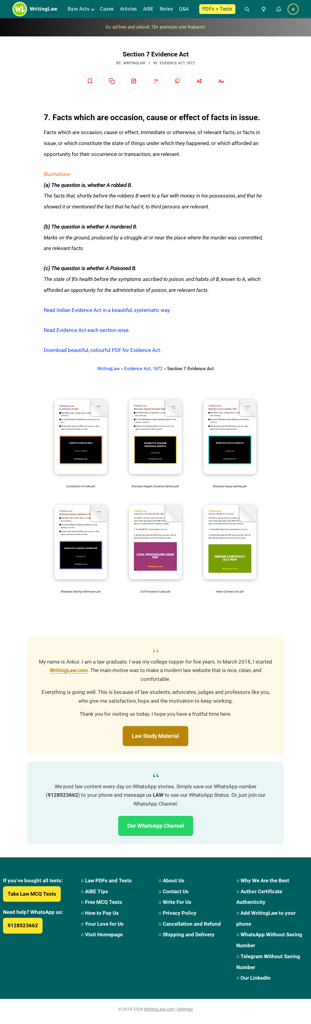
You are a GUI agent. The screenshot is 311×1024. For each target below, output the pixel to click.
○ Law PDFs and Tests (106, 880)
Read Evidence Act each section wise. (87, 330)
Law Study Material (155, 736)
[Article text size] (199, 81)
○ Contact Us (174, 891)
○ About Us (171, 880)
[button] (262, 9)
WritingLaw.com (69, 670)
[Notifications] (278, 9)
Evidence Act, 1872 (177, 63)
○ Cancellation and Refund (190, 924)
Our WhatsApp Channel (155, 826)
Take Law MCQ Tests (32, 894)
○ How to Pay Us (100, 913)
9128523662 (23, 925)
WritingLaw (108, 368)
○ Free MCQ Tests (101, 902)
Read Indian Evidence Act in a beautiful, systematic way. (107, 310)
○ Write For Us (175, 902)
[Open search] (244, 9)
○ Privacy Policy (178, 913)
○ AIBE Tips (94, 891)
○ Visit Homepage (102, 934)
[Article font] (221, 81)
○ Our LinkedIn (253, 978)
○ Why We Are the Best (262, 880)
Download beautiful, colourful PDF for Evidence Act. (102, 350)
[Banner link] (155, 27)
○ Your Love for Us (102, 924)
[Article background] (177, 81)
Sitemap (185, 1009)
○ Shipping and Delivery (186, 934)
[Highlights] (155, 81)
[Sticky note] (134, 81)
